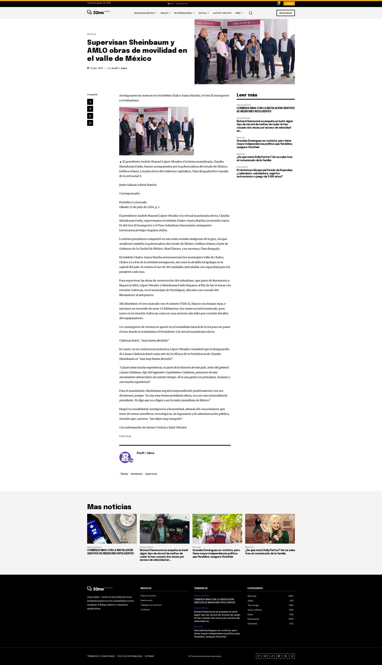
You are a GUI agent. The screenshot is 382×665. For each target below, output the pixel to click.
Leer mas (125, 436)
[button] (250, 13)
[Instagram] (265, 656)
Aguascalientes (244, 105)
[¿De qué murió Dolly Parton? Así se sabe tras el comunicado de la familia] (270, 529)
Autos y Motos (243, 118)
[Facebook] (90, 102)
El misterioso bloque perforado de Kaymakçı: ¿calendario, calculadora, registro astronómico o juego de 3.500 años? (265, 173)
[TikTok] (272, 656)
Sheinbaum (137, 473)
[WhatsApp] (90, 123)
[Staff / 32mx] (126, 458)
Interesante (242, 167)
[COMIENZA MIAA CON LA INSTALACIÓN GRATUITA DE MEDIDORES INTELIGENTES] (112, 529)
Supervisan (151, 473)
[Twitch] (278, 656)
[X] (90, 109)
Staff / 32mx (119, 68)
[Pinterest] (90, 116)
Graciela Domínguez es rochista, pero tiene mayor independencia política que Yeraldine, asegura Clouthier (264, 144)
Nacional (91, 34)
